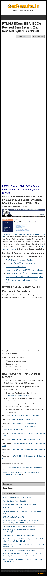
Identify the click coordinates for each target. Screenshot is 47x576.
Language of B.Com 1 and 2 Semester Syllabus (24, 277)
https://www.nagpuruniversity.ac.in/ (19, 395)
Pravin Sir (27, 36)
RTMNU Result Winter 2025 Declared (15, 508)
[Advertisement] (23, 62)
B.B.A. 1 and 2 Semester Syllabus (19, 260)
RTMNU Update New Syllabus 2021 (25, 423)
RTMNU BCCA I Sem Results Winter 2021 (27, 439)
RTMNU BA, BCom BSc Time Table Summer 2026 (19, 504)
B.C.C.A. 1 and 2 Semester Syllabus (20, 263)
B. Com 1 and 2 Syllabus (16, 267)
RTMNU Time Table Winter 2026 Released (17, 497)
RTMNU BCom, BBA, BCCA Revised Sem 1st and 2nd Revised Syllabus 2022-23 (21, 27)
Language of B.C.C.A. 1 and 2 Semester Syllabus (25, 273)
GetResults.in (23, 6)
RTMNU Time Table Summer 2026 (14, 517)
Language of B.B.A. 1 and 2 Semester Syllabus (24, 270)
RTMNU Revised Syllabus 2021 (23, 419)
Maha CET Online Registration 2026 (14, 501)
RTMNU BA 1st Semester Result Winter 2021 (28, 415)
